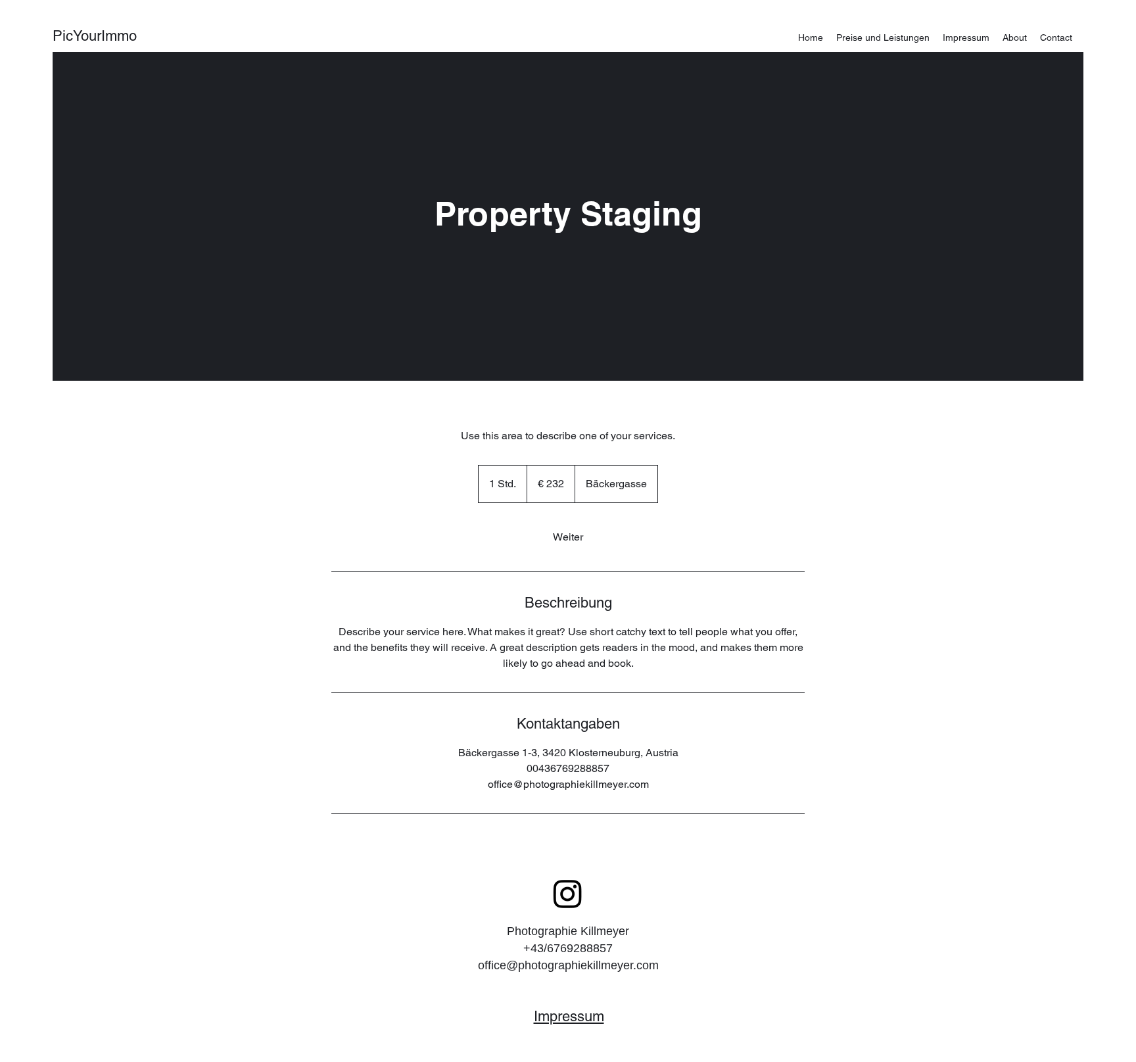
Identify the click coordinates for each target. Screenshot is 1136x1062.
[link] (568, 537)
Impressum (569, 1016)
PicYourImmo (95, 36)
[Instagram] (567, 893)
